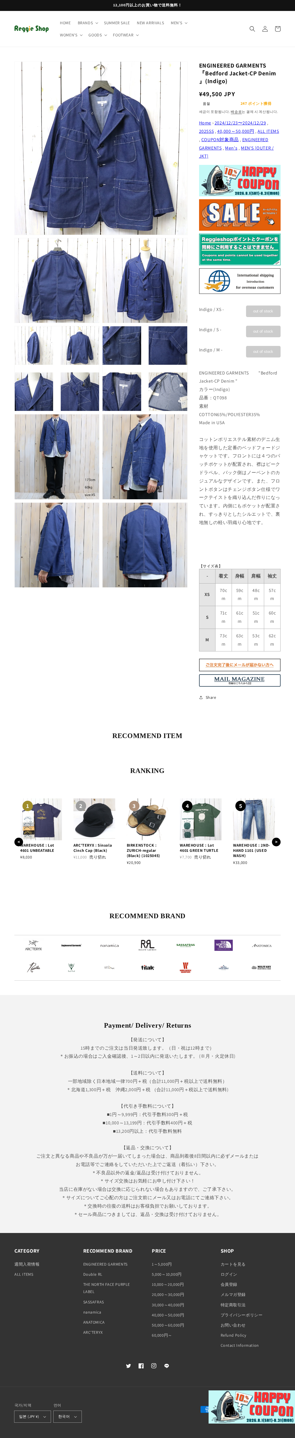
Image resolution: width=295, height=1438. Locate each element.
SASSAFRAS (93, 1302)
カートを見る (233, 1264)
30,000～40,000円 (168, 1304)
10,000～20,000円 (168, 1284)
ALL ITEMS (268, 131)
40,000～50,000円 (235, 131)
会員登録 (229, 1284)
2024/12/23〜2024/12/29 (240, 123)
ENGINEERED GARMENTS (105, 1264)
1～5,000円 (162, 1264)
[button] (87, 23)
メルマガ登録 (233, 1294)
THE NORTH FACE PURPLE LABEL (106, 1288)
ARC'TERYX (93, 1332)
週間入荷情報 (27, 1264)
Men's (231, 148)
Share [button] (211, 697)
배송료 (236, 111)
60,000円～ (162, 1335)
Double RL (93, 1274)
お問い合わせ (233, 1325)
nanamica (92, 1312)
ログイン (229, 1274)
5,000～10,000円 (167, 1274)
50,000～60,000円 (168, 1325)
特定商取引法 (233, 1304)
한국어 (64, 1416)
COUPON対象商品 (220, 140)
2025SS (206, 131)
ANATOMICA (94, 1322)
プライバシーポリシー (242, 1315)
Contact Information (240, 1345)
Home (205, 123)
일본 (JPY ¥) (29, 1416)
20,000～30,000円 (168, 1294)
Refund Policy (233, 1335)
